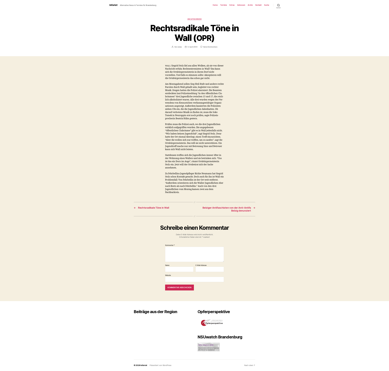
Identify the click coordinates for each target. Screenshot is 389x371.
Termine (223, 5)
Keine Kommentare (210, 47)
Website (168, 275)
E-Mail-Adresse (201, 265)
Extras (232, 5)
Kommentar (170, 245)
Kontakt (258, 5)
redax (180, 47)
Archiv (250, 5)
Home (215, 5)
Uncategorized (194, 19)
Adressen (241, 5)
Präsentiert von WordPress (160, 365)
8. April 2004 (192, 47)
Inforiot (113, 5)
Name (167, 265)
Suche (266, 5)
